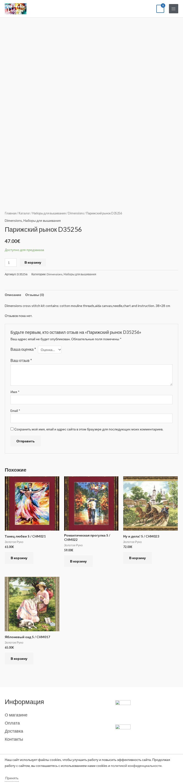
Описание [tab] (13, 295)
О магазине (16, 714)
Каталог (24, 213)
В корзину (33, 262)
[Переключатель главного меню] (173, 8)
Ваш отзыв (21, 360)
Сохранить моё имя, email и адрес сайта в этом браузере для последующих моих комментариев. (88, 429)
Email (15, 411)
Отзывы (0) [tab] (34, 295)
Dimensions (76, 213)
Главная (10, 213)
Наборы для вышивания (49, 213)
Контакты (14, 739)
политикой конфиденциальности (136, 766)
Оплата (12, 722)
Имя (15, 392)
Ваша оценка (23, 349)
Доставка (14, 731)
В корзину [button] (19, 558)
